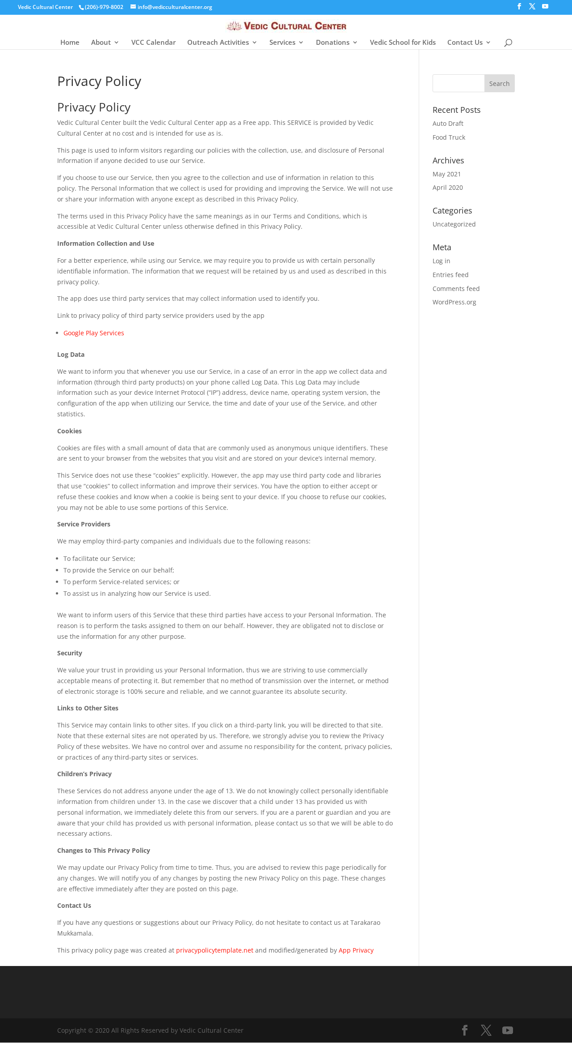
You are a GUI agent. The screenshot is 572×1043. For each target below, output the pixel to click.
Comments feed (456, 288)
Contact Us (465, 43)
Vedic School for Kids (403, 43)
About (101, 43)
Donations (332, 43)
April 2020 (448, 187)
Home (70, 43)
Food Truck (449, 137)
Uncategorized (454, 224)
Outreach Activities (218, 43)
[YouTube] (545, 9)
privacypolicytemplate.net (214, 950)
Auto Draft (448, 123)
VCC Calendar (153, 43)
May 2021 (447, 174)
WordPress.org (454, 302)
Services (282, 43)
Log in (441, 260)
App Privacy (357, 950)
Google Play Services (93, 333)
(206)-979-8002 (104, 7)
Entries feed (451, 274)
